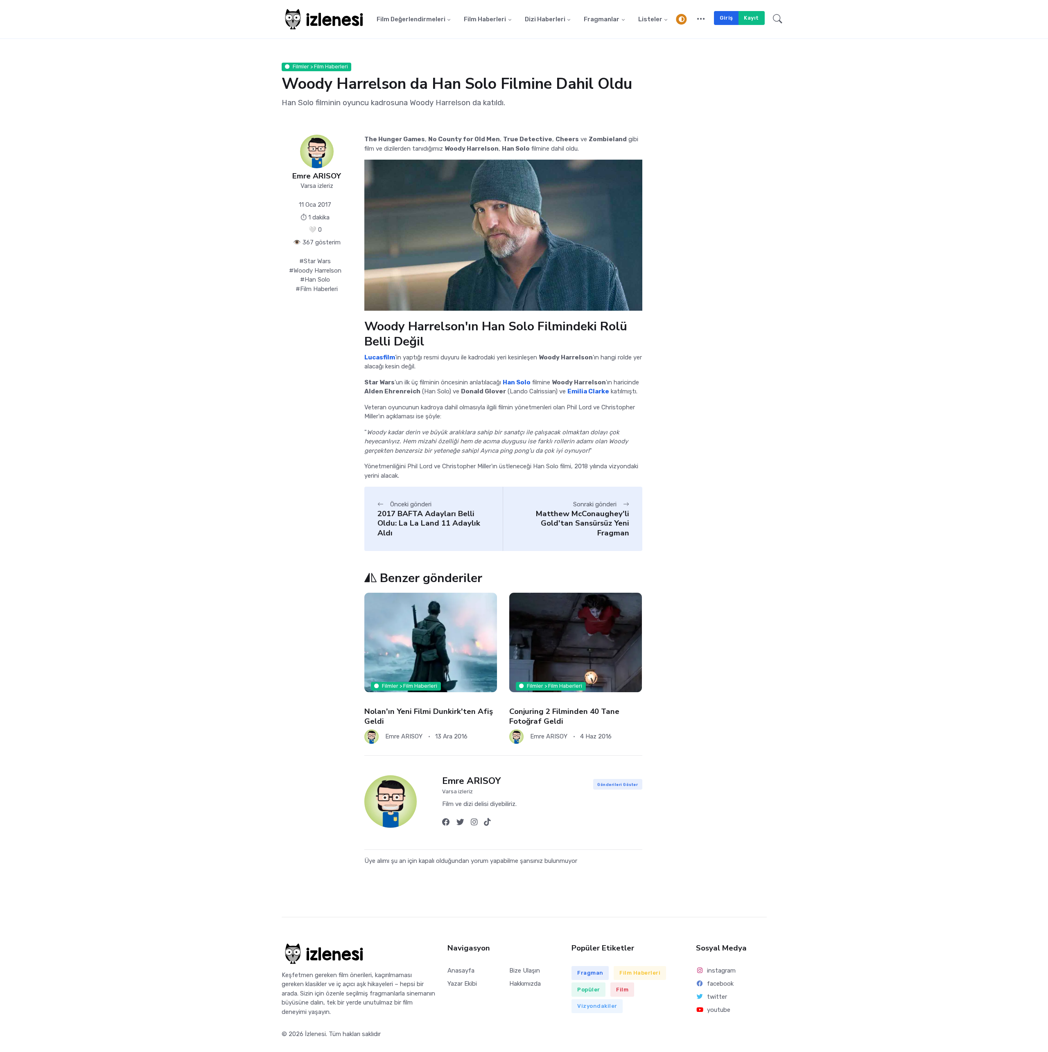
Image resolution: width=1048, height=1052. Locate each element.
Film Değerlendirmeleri (411, 19)
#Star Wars (315, 261)
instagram (721, 970)
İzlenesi (315, 1034)
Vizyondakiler (597, 1006)
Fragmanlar (601, 19)
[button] (701, 19)
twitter (717, 996)
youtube (718, 1010)
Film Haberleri (485, 19)
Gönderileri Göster (617, 784)
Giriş (726, 18)
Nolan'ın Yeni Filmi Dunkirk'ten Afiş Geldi (428, 716)
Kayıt (751, 18)
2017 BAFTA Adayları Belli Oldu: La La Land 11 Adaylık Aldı (428, 523)
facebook (720, 983)
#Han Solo (315, 279)
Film (622, 990)
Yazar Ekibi (462, 983)
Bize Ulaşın (524, 970)
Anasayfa (460, 970)
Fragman (590, 973)
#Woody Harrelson (315, 270)
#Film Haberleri (317, 289)
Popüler (588, 990)
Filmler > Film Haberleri (320, 66)
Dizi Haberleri (545, 19)
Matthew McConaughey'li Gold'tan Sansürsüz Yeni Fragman (582, 523)
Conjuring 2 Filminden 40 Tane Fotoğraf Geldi (564, 716)
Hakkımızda (525, 983)
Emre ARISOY (316, 176)
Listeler (650, 19)
